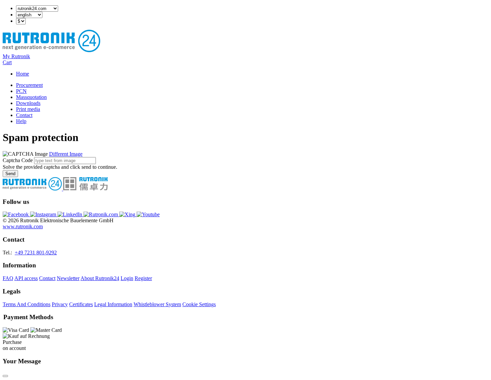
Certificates (81, 304)
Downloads (28, 103)
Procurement (29, 85)
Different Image (66, 154)
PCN (21, 91)
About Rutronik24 (99, 278)
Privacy (60, 304)
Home (22, 74)
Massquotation (31, 97)
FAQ (8, 278)
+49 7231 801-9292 (36, 252)
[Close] (5, 376)
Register (143, 278)
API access (26, 278)
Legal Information (113, 304)
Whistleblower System (157, 304)
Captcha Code (18, 160)
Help (21, 121)
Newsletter (68, 278)
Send (10, 173)
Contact (24, 115)
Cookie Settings (199, 304)
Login (127, 278)
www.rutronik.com (23, 226)
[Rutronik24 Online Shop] (51, 50)
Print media (28, 109)
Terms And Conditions (26, 304)
